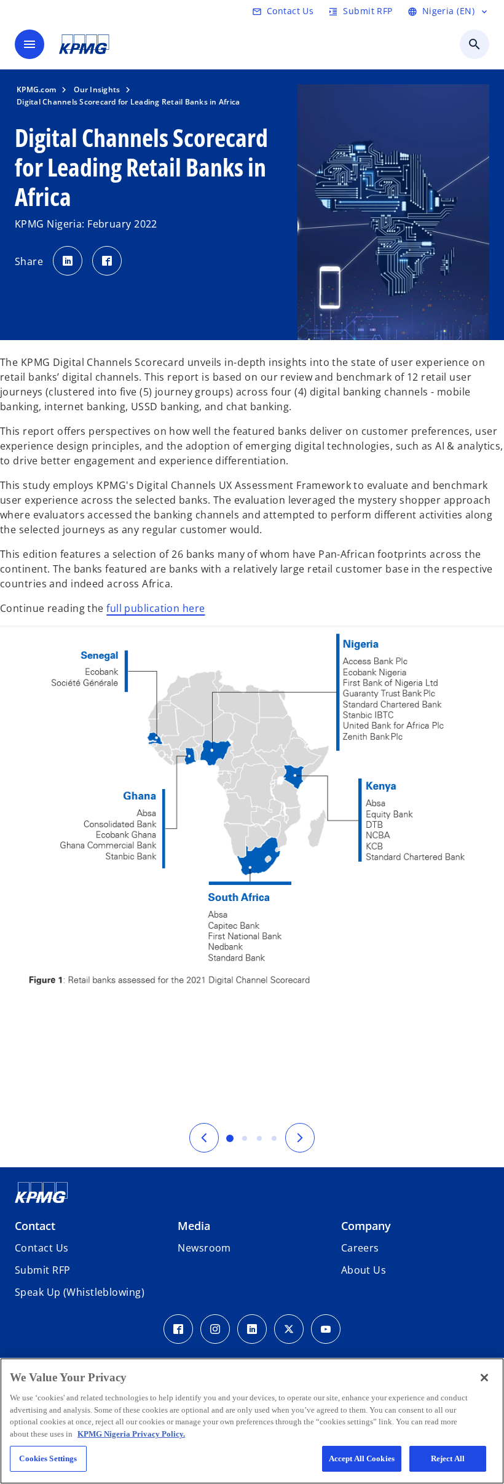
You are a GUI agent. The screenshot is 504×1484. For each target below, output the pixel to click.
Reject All (448, 1458)
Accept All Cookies (362, 1458)
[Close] (484, 1377)
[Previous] (204, 1138)
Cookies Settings (48, 1458)
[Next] (300, 1138)
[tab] (230, 1138)
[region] (252, 1421)
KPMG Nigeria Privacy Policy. (131, 1433)
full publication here (155, 608)
